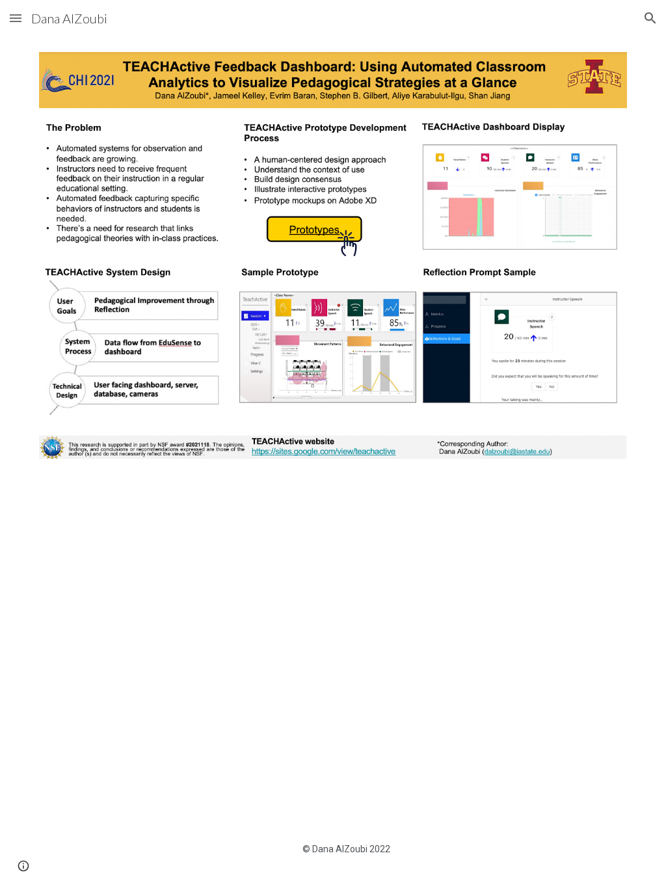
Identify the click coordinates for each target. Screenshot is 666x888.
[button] (15, 18)
